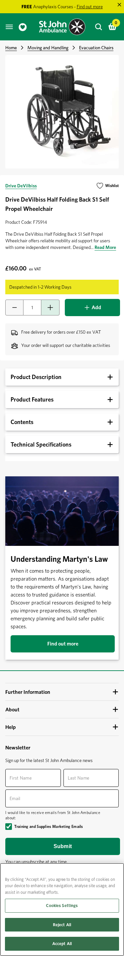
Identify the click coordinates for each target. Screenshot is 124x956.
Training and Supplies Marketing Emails (48, 826)
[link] (23, 27)
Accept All (62, 943)
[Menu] (9, 27)
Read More (105, 247)
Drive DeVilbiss (21, 185)
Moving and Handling (47, 47)
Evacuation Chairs (96, 47)
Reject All (62, 924)
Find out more (62, 644)
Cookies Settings (62, 905)
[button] (107, 186)
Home (11, 47)
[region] (62, 909)
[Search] (99, 27)
